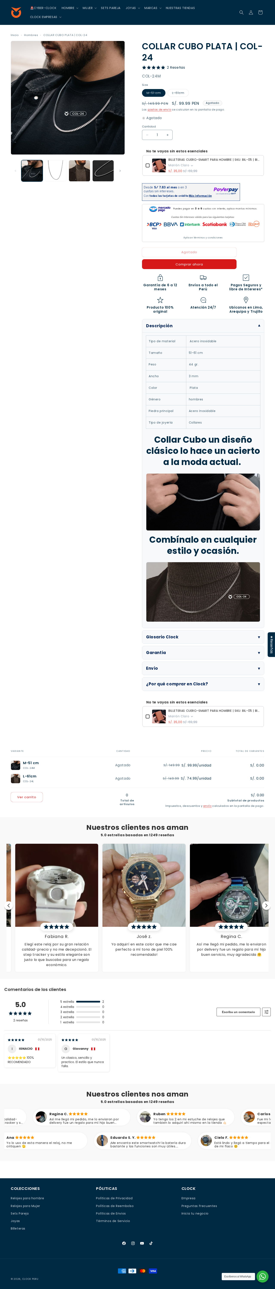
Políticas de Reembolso (115, 1206)
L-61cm (180, 94)
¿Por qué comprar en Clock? (177, 684)
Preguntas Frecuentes (199, 1206)
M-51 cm (156, 94)
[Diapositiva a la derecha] (120, 171)
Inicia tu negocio (195, 1213)
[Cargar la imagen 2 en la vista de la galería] (55, 171)
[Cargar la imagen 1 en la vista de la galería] (32, 171)
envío (207, 806)
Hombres (31, 35)
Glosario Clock (162, 637)
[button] (69, 7)
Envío (152, 668)
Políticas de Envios (111, 1213)
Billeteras (18, 1228)
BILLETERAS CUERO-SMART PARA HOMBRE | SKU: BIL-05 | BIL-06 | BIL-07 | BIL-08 (214, 160)
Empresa (189, 1198)
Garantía (156, 652)
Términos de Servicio (113, 1221)
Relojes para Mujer (25, 1206)
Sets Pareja (20, 1213)
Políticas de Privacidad (114, 1198)
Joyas (15, 1221)
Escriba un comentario (238, 1012)
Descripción (159, 326)
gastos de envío (159, 109)
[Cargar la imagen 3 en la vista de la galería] (79, 171)
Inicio (15, 35)
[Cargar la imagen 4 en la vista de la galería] (103, 171)
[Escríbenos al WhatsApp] (263, 1277)
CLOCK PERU (30, 1279)
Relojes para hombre (27, 1198)
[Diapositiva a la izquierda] (15, 171)
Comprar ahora (189, 264)
